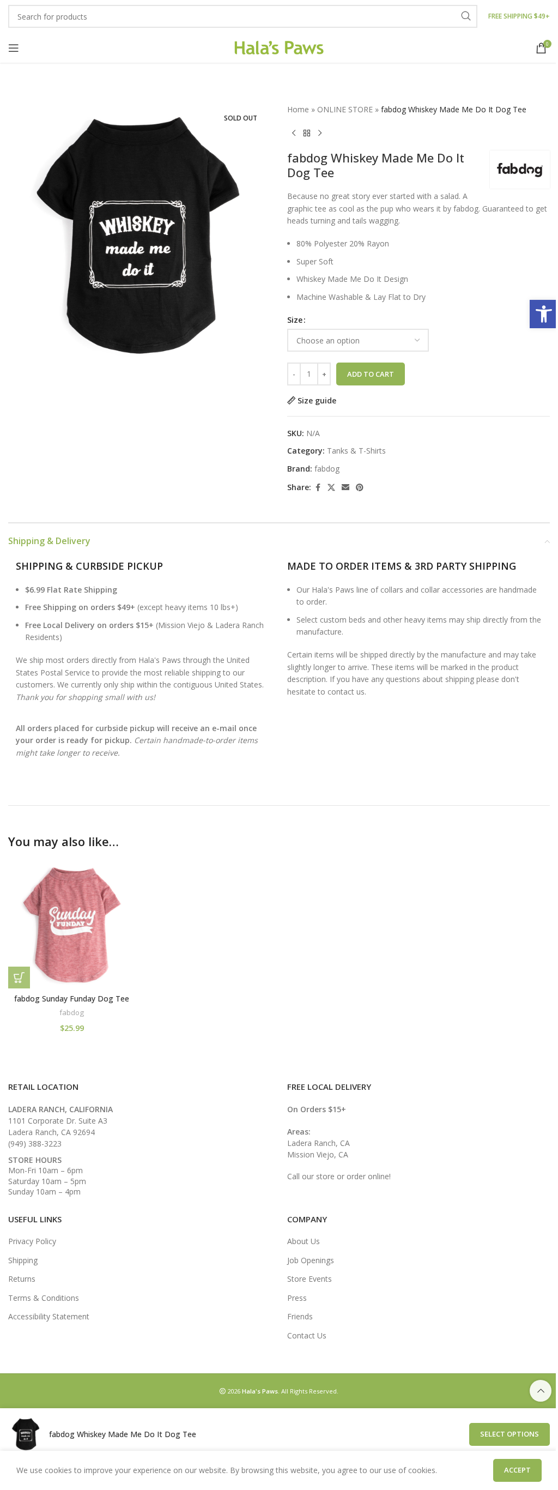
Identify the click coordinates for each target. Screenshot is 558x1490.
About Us (303, 1241)
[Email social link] (345, 487)
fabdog (326, 468)
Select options (509, 1434)
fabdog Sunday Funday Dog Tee (71, 998)
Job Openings (310, 1260)
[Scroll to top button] (540, 1391)
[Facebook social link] (317, 487)
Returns (21, 1279)
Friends (300, 1316)
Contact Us (306, 1335)
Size (294, 320)
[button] (544, 314)
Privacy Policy (32, 1241)
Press (297, 1298)
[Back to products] (306, 133)
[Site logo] (279, 46)
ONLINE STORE (345, 109)
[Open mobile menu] (14, 48)
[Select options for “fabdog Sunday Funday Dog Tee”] (19, 977)
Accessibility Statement (48, 1316)
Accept (517, 1470)
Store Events (309, 1279)
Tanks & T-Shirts (356, 450)
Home (298, 109)
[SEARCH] (465, 16)
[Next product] (319, 133)
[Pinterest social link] (360, 487)
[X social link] (331, 487)
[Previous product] (293, 133)
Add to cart (370, 374)
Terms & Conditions (43, 1298)
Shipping (23, 1260)
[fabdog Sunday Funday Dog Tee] (72, 924)
